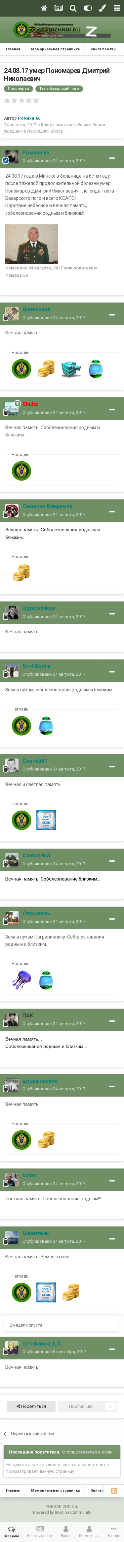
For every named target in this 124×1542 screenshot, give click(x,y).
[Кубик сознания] (71, 368)
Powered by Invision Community (62, 1512)
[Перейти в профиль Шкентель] (12, 1237)
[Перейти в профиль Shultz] (12, 408)
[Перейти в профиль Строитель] (12, 917)
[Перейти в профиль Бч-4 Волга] (12, 670)
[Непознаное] (21, 979)
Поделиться (33, 1406)
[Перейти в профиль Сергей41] (12, 765)
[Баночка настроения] (96, 368)
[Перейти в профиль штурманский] (12, 1085)
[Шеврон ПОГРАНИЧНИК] (21, 368)
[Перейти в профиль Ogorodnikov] (12, 612)
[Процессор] (46, 820)
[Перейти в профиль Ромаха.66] (12, 156)
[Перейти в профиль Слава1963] (12, 860)
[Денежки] (46, 368)
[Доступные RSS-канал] (113, 1490)
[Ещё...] (112, 158)
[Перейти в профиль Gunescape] (12, 313)
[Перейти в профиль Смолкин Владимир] (12, 510)
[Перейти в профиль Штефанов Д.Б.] (12, 1347)
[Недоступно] (31, 243)
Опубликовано (53, 160)
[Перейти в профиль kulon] (12, 1179)
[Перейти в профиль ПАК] (12, 1019)
